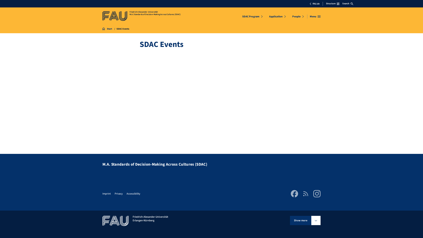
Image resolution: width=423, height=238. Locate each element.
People (296, 16)
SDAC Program (250, 16)
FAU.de (316, 3)
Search (345, 3)
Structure (331, 3)
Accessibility (133, 194)
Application (276, 16)
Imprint (106, 194)
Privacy (119, 194)
